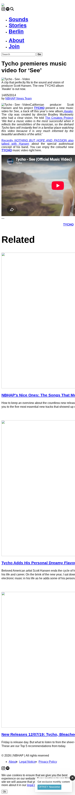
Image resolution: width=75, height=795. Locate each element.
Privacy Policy (48, 761)
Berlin (16, 31)
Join (14, 46)
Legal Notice (27, 761)
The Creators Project (59, 117)
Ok (4, 791)
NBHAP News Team (18, 98)
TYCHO (39, 108)
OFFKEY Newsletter (49, 787)
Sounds (18, 19)
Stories (18, 25)
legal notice (34, 785)
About (16, 40)
